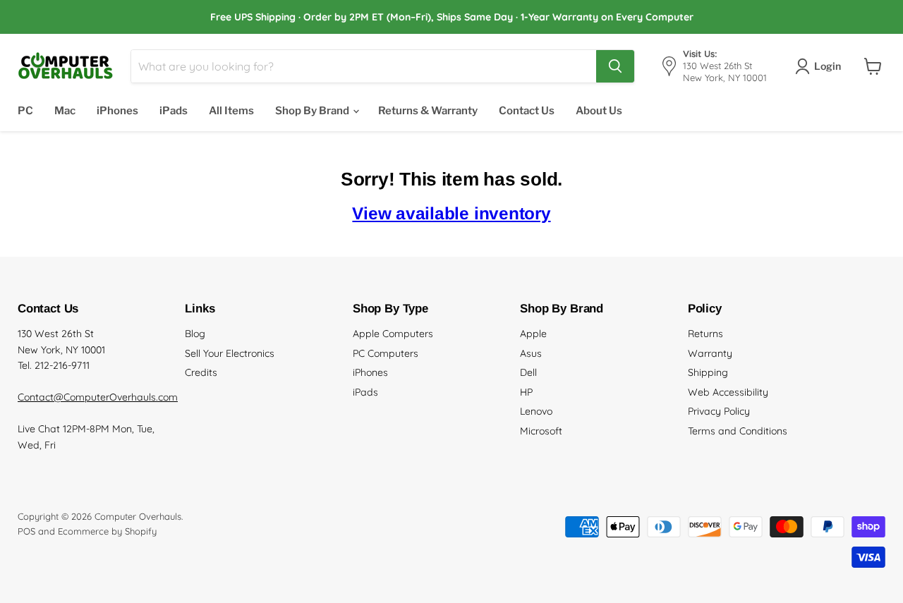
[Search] (615, 66)
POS (26, 531)
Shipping (708, 372)
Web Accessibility (728, 392)
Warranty (710, 353)
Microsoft (541, 431)
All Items (231, 110)
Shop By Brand (313, 110)
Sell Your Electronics (229, 353)
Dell (528, 372)
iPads (173, 110)
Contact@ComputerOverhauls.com (98, 397)
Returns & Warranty (428, 110)
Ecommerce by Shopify (107, 531)
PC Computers (385, 353)
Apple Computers (393, 333)
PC (25, 110)
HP (526, 392)
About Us (599, 110)
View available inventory (451, 213)
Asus (531, 353)
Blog (195, 333)
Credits (201, 372)
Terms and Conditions (737, 431)
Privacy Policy (719, 411)
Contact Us (526, 110)
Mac (64, 110)
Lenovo (536, 411)
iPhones (117, 110)
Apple (533, 333)
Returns (705, 333)
